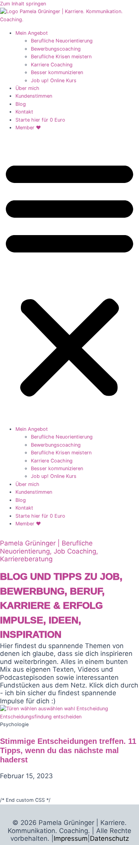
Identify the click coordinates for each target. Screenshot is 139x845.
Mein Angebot (31, 33)
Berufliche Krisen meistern (61, 56)
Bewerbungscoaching (56, 49)
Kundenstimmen (33, 96)
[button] (69, 278)
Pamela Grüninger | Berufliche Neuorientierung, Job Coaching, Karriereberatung (49, 551)
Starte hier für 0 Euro (40, 120)
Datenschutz (109, 838)
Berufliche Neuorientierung (62, 41)
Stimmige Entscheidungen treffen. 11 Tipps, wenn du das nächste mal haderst (68, 750)
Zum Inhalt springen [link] (23, 4)
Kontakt (24, 112)
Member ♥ (28, 127)
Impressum (71, 838)
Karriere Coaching (52, 65)
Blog (20, 104)
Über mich (27, 88)
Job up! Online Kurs (53, 80)
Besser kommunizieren (57, 72)
